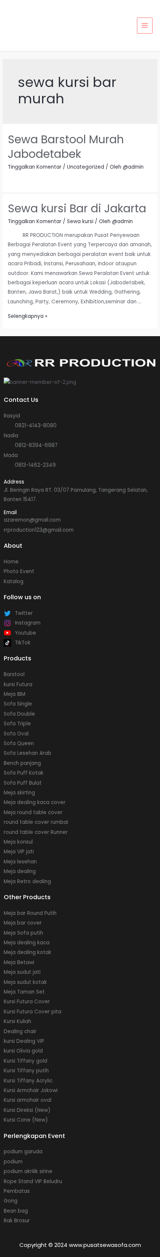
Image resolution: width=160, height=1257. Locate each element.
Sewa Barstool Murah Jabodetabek (66, 146)
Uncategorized (85, 167)
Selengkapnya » (27, 316)
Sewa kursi (80, 221)
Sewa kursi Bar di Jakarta (77, 208)
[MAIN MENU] (145, 26)
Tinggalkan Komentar (34, 167)
